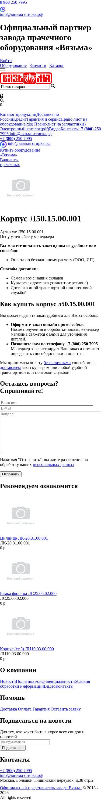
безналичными (57, 362)
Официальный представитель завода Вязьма (41, 787)
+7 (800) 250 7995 (16, 770)
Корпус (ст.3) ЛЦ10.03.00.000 (27, 649)
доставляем (10, 367)
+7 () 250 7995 (16, 138)
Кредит (20, 119)
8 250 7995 (13, 2)
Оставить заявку (66, 709)
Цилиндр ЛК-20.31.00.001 (24, 538)
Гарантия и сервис (44, 119)
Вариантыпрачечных (10, 162)
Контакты (70, 129)
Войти (6, 60)
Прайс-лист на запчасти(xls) (60, 124)
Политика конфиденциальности (45, 681)
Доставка (8, 709)
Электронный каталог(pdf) (24, 129)
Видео (55, 129)
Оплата (25, 709)
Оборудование (13, 65)
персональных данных (53, 464)
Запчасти (38, 65)
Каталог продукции (18, 114)
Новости (8, 681)
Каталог (56, 65)
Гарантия (41, 709)
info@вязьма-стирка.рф (21, 14)
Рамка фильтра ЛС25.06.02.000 (28, 593)
